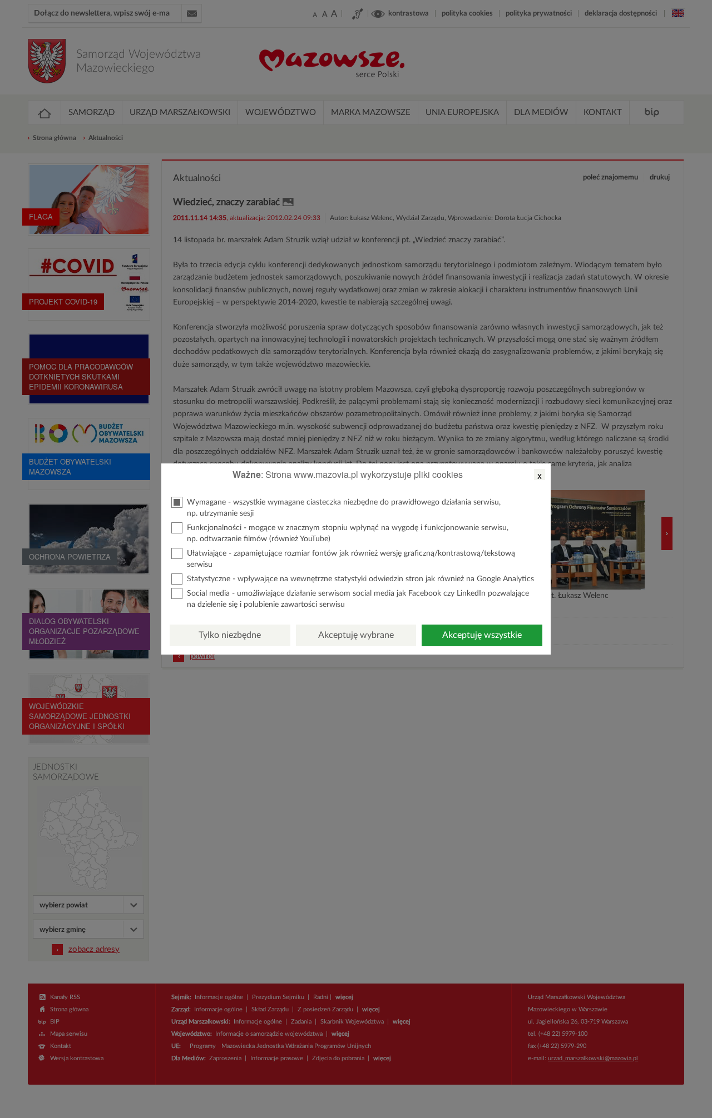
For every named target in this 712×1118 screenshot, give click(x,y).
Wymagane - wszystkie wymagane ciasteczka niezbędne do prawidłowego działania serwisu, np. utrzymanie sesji (344, 507)
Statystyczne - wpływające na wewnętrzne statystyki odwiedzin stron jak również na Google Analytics (360, 579)
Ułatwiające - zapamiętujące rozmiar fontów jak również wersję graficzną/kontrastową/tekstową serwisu (351, 559)
